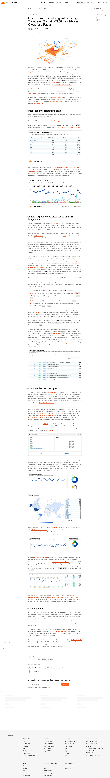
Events (67, 753)
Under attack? (27, 753)
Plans (24, 741)
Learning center (69, 766)
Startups (25, 751)
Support (67, 751)
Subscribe (65, 684)
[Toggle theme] (91, 2)
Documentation (69, 763)
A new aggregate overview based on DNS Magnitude (100, 16)
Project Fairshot (48, 748)
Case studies (68, 746)
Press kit (25, 773)
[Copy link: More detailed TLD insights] (27, 388)
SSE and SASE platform (93, 741)
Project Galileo (48, 741)
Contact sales (27, 743)
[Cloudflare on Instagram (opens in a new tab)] (51, 668)
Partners (25, 746)
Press (24, 770)
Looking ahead (98, 23)
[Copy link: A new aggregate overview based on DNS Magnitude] (27, 216)
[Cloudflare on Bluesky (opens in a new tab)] (56, 668)
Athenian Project (48, 743)
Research (50, 659)
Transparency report (50, 773)
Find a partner (27, 748)
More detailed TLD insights (99, 20)
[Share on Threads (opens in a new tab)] (7, 648)
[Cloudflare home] (9, 3)
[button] (55, 146)
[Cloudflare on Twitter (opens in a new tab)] (42, 668)
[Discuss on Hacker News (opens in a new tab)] (4, 645)
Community (68, 768)
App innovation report (71, 741)
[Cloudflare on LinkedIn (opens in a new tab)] (45, 668)
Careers (25, 766)
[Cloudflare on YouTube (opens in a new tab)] (48, 668)
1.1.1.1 (36, 8)
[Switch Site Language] (88, 2)
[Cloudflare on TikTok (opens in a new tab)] (62, 668)
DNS (40, 8)
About (24, 763)
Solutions (51, 2)
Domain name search (29, 755)
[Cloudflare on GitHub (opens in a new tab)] (54, 668)
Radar (44, 8)
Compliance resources (50, 763)
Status (66, 748)
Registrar (44, 659)
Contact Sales (105, 2)
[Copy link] (10, 648)
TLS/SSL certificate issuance (39, 530)
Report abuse (48, 775)
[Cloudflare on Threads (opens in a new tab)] (59, 668)
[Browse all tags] (81, 8)
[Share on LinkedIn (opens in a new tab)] (10, 645)
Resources (58, 2)
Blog (66, 755)
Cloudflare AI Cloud (91, 743)
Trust (45, 766)
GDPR (45, 768)
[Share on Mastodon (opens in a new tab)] (4, 648)
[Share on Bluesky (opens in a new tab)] (13, 645)
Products (43, 2)
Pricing (66, 2)
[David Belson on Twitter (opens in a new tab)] (41, 671)
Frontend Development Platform (95, 748)
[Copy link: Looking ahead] (27, 608)
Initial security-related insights (100, 11)
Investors (25, 768)
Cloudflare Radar (69, 743)
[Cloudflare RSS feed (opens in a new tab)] (39, 668)
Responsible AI (48, 770)
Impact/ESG (47, 751)
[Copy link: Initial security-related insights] (27, 110)
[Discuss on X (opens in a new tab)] (7, 645)
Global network (27, 775)
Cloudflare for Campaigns (51, 746)
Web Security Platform (92, 755)
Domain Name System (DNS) (36, 267)
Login (98, 2)
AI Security (89, 746)
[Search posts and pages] (94, 2)
